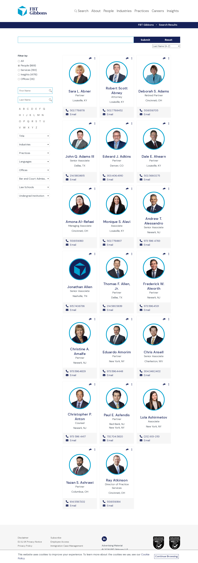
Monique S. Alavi (116, 221)
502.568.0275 (156, 175)
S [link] (36, 121)
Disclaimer (23, 537)
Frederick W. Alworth (153, 286)
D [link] (32, 109)
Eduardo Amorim (117, 352)
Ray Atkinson (117, 480)
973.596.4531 (156, 306)
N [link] (42, 115)
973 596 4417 (82, 436)
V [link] (20, 127)
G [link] (44, 109)
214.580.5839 (119, 306)
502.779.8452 (119, 110)
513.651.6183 (82, 241)
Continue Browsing (166, 556)
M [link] (38, 115)
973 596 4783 (156, 241)
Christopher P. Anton (80, 416)
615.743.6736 (82, 306)
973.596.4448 (119, 371)
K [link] (30, 115)
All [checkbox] (22, 61)
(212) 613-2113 (156, 436)
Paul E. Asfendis (117, 415)
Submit (145, 40)
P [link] (24, 121)
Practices (142, 11)
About (96, 11)
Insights (173, 11)
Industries (124, 11)
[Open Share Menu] (90, 58)
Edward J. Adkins (117, 156)
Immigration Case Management (67, 545)
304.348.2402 (156, 371)
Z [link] (36, 127)
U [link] (44, 121)
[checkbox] (32, 66)
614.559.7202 (82, 501)
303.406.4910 (119, 175)
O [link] (20, 121)
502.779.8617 (119, 241)
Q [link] (28, 121)
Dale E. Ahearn (154, 156)
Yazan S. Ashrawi (79, 482)
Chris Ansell (154, 352)
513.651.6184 (119, 501)
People (108, 11)
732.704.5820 (119, 436)
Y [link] (32, 127)
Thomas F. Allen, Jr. (116, 286)
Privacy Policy (25, 545)
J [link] (26, 115)
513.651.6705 (156, 110)
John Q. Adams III (79, 156)
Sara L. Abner (80, 91)
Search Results (168, 25)
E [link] (36, 109)
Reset (168, 40)
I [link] (23, 115)
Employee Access (60, 541)
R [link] (32, 121)
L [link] (34, 115)
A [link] (20, 109)
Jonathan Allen (79, 287)
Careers (158, 11)
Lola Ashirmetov (153, 417)
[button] (34, 136)
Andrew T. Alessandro (153, 220)
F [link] (40, 109)
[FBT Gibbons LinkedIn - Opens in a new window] (104, 538)
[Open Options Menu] (95, 58)
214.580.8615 (82, 175)
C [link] (28, 109)
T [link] (40, 121)
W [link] (24, 127)
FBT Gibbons (146, 25)
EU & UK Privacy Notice (30, 541)
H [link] (20, 115)
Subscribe (56, 537)
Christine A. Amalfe (79, 351)
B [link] (24, 109)
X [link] (28, 127)
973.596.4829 (82, 371)
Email (72, 114)
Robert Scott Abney (117, 90)
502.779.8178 (82, 110)
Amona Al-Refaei (80, 221)
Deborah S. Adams (153, 91)
